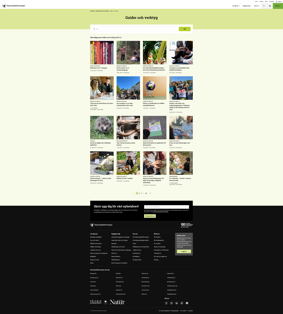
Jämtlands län (145, 277)
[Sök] (264, 6)
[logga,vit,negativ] (117, 302)
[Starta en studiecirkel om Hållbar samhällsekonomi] (154, 88)
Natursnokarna (115, 256)
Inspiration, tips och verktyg (102, 11)
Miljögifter (93, 256)
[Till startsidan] (14, 6)
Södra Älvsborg (94, 290)
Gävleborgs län (94, 277)
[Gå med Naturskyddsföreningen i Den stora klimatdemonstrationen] (154, 52)
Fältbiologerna (115, 260)
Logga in (184, 251)
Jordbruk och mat (95, 250)
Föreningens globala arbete (141, 240)
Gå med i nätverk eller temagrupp (121, 250)
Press (256, 1)
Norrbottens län (171, 281)
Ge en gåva (157, 243)
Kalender (114, 243)
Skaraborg (93, 286)
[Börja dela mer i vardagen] (102, 52)
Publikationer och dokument (141, 247)
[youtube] (187, 303)
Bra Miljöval (136, 256)
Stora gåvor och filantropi (161, 250)
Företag (261, 1)
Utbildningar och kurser (118, 247)
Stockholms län (146, 286)
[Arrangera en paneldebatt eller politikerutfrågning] (181, 52)
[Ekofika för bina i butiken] (128, 163)
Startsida (92, 11)
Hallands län (119, 277)
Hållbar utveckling (95, 247)
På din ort (114, 253)
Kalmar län (93, 281)
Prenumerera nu (149, 216)
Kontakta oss (136, 253)
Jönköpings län (171, 277)
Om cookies (183, 310)
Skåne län (118, 286)
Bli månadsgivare (159, 240)
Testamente (157, 253)
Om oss (256, 6)
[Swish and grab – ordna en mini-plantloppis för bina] (102, 163)
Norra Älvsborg (145, 281)
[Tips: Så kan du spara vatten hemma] (128, 127)
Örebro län (144, 294)
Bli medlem (157, 237)
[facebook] (166, 303)
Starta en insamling (159, 247)
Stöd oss (277, 6)
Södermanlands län (172, 286)
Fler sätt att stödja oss (160, 256)
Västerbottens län (171, 290)
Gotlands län (170, 273)
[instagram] (171, 303)
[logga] (105, 302)
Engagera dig (246, 6)
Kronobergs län (120, 281)
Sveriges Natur (137, 260)
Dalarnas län (145, 273)
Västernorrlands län (95, 294)
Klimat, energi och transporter (99, 253)
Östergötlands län (171, 294)
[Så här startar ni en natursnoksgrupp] (128, 52)
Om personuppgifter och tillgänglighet (169, 310)
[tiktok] (182, 303)
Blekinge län (93, 273)
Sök (185, 29)
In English (271, 1)
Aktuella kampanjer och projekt (120, 237)
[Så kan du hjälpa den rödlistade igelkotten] (102, 127)
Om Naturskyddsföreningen (141, 237)
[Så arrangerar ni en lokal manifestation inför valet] (128, 88)
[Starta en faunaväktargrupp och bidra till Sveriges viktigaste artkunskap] (154, 163)
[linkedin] (176, 303)
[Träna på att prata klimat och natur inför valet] (102, 88)
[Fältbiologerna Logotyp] (95, 302)
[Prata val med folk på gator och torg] (181, 127)
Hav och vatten (94, 240)
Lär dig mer (235, 6)
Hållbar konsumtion (96, 243)
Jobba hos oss (137, 250)
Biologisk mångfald (95, 237)
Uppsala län (119, 290)
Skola (266, 1)
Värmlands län (145, 290)
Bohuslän (118, 273)
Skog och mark (94, 260)
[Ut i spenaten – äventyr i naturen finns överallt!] (181, 163)
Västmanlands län (120, 294)
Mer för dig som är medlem (119, 263)
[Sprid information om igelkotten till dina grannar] (154, 127)
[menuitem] (256, 1)
